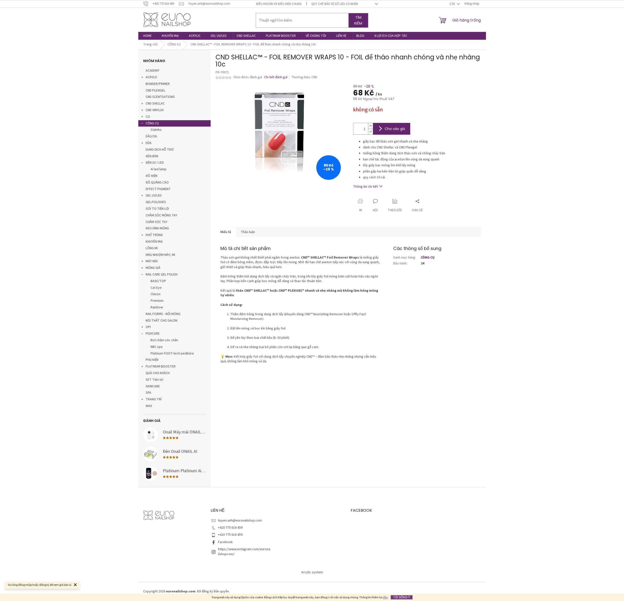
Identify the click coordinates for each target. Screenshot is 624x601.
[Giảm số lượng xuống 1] (370, 131)
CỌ (148, 116)
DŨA (149, 143)
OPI (148, 327)
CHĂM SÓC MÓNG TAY (161, 215)
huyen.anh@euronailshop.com (240, 520)
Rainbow (157, 307)
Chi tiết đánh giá (275, 77)
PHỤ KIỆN (152, 359)
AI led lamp (158, 169)
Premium (157, 300)
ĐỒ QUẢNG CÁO (157, 182)
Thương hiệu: (304, 77)
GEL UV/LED (154, 195)
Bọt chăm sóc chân (164, 340)
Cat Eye (156, 287)
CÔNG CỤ (152, 123)
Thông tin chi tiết (365, 186)
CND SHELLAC (155, 103)
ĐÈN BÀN (152, 156)
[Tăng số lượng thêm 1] (370, 126)
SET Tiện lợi (154, 379)
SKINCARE (153, 386)
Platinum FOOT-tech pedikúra (172, 353)
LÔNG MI (152, 248)
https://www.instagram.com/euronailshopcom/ (244, 551)
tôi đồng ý (401, 597)
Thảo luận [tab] (248, 232)
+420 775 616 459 (230, 527)
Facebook (225, 542)
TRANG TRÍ (154, 399)
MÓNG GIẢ (153, 267)
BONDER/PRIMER (158, 83)
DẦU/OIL (151, 136)
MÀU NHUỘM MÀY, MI (160, 254)
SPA (148, 392)
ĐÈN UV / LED (155, 162)
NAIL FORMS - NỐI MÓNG (163, 314)
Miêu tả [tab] (225, 232)
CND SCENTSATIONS (160, 96)
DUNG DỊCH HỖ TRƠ (160, 149)
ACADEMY (152, 70)
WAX (149, 406)
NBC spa (157, 346)
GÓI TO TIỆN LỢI (157, 208)
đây (385, 597)
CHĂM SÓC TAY (156, 222)
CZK (452, 4)
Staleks (156, 129)
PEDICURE (153, 333)
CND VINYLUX (155, 110)
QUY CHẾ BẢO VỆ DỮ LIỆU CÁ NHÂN (334, 4)
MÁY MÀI (152, 261)
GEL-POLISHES (156, 202)
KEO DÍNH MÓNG (157, 228)
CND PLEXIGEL (155, 90)
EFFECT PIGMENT (158, 189)
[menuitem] (147, 36)
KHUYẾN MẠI (154, 241)
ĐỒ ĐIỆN (151, 175)
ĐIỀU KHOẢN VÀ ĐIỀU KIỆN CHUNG (279, 4)
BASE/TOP (158, 281)
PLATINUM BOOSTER (161, 366)
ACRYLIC (151, 77)
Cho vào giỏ (395, 128)
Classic (156, 294)
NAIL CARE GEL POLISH (162, 274)
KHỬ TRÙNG (154, 235)
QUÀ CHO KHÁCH (158, 373)
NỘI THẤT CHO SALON (161, 320)
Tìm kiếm (358, 20)
